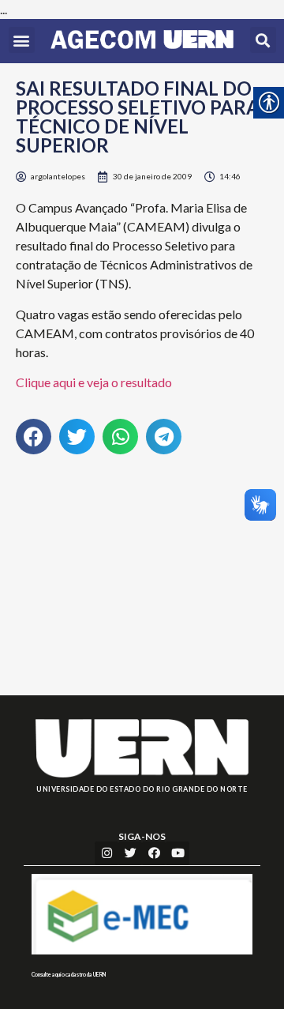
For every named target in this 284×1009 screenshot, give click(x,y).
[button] (22, 40)
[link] (142, 41)
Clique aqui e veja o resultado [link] (94, 382)
